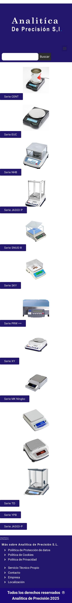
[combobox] (20, 56)
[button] (64, 48)
